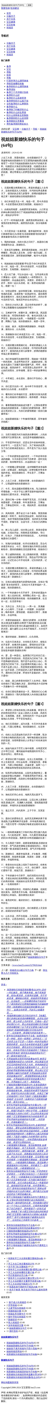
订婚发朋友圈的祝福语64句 (20, 1231)
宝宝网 (16, 129)
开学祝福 (12, 1305)
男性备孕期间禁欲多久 (17, 124)
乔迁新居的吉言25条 (18, 1275)
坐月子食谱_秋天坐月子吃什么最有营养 (28, 1290)
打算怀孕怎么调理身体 (17, 81)
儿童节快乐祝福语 (17, 1308)
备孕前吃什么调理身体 (17, 86)
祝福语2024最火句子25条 (22, 970)
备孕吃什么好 (13, 95)
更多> (4, 984)
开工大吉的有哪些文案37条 (21, 1272)
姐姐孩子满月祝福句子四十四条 (22, 1348)
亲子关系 (11, 19)
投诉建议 (14, 8)
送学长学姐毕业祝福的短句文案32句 (24, 1234)
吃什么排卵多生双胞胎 (17, 115)
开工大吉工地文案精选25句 (21, 1264)
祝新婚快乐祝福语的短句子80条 (22, 1354)
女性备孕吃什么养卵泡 (17, 104)
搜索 (29, 5)
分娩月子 (11, 16)
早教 (9, 78)
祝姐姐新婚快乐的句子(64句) (20, 1343)
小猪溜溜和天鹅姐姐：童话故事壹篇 (24, 1239)
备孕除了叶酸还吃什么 (17, 109)
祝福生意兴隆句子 (17, 1314)
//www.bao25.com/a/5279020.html (27, 965)
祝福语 (10, 27)
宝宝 (9, 69)
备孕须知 (11, 89)
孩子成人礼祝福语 (17, 1302)
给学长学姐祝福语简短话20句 (21, 1237)
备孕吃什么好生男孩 (16, 112)
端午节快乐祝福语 (17, 1317)
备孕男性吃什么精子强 (17, 101)
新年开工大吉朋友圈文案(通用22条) (25, 1269)
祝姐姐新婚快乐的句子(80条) (20, 1346)
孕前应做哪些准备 (15, 83)
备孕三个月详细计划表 (17, 92)
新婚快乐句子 (7, 1360)
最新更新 (14, 1382)
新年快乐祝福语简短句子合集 (21, 1225)
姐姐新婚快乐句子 (36, 957)
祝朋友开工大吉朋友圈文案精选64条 (25, 1258)
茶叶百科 (13, 1331)
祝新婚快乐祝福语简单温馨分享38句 (24, 1374)
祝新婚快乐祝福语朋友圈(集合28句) (24, 1377)
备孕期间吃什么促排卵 (17, 118)
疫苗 (9, 75)
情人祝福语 (13, 1322)
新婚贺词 (12, 1319)
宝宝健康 (11, 22)
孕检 (9, 72)
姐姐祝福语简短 (14, 1351)
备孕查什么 (12, 106)
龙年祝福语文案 (15, 1325)
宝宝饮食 (11, 25)
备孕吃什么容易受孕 (16, 98)
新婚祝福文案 (14, 1311)
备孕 (9, 66)
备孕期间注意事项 (15, 121)
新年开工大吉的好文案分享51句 (23, 1278)
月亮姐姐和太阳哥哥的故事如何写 (23, 1228)
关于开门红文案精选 (18, 1266)
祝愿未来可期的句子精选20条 (23, 1287)
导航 (35, 129)
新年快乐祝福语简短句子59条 (21, 1242)
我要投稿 (5, 8)
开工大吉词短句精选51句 (20, 1284)
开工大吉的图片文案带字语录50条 (24, 1281)
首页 (9, 13)
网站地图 (5, 1382)
